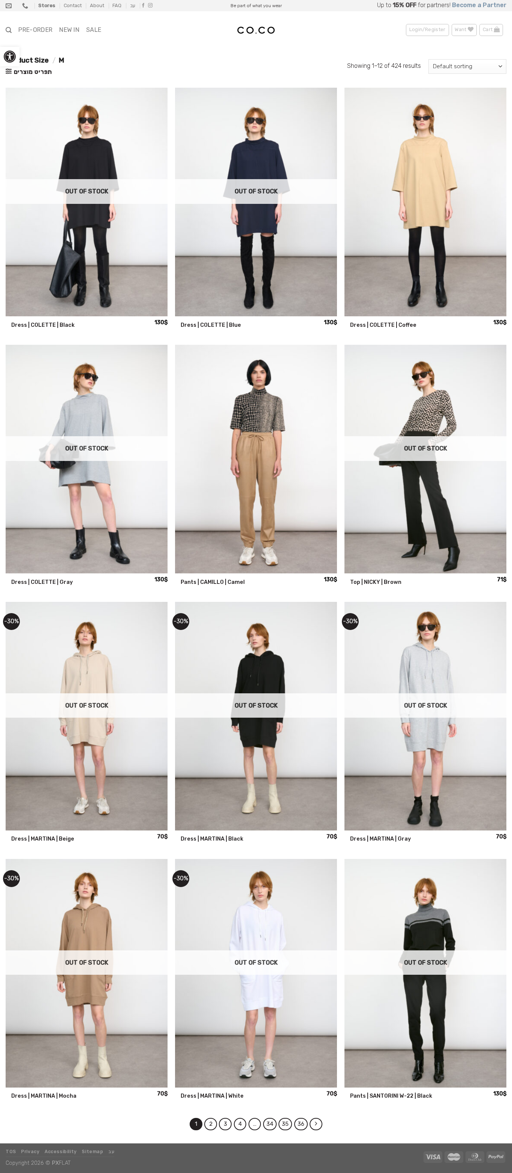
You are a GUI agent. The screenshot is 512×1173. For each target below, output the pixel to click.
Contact (73, 5)
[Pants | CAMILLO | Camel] (256, 459)
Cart (488, 29)
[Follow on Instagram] (150, 5)
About (97, 5)
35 (285, 1124)
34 (269, 1124)
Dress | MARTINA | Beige (42, 839)
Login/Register (427, 29)
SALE (93, 29)
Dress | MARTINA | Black (212, 839)
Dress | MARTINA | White (212, 1096)
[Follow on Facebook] (143, 5)
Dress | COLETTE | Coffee (383, 325)
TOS (11, 1151)
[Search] (9, 30)
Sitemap (92, 1151)
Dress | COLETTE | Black (43, 325)
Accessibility (61, 1151)
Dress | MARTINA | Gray (380, 839)
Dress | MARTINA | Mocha (43, 1096)
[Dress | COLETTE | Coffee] (425, 202)
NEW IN (69, 29)
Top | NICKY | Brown (375, 582)
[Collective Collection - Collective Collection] (256, 30)
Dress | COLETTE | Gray (42, 582)
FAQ (116, 5)
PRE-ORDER (35, 29)
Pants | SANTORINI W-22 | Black (391, 1096)
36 (301, 1124)
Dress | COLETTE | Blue (211, 325)
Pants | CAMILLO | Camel (213, 582)
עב (132, 5)
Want (461, 29)
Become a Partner (479, 5)
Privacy (30, 1151)
